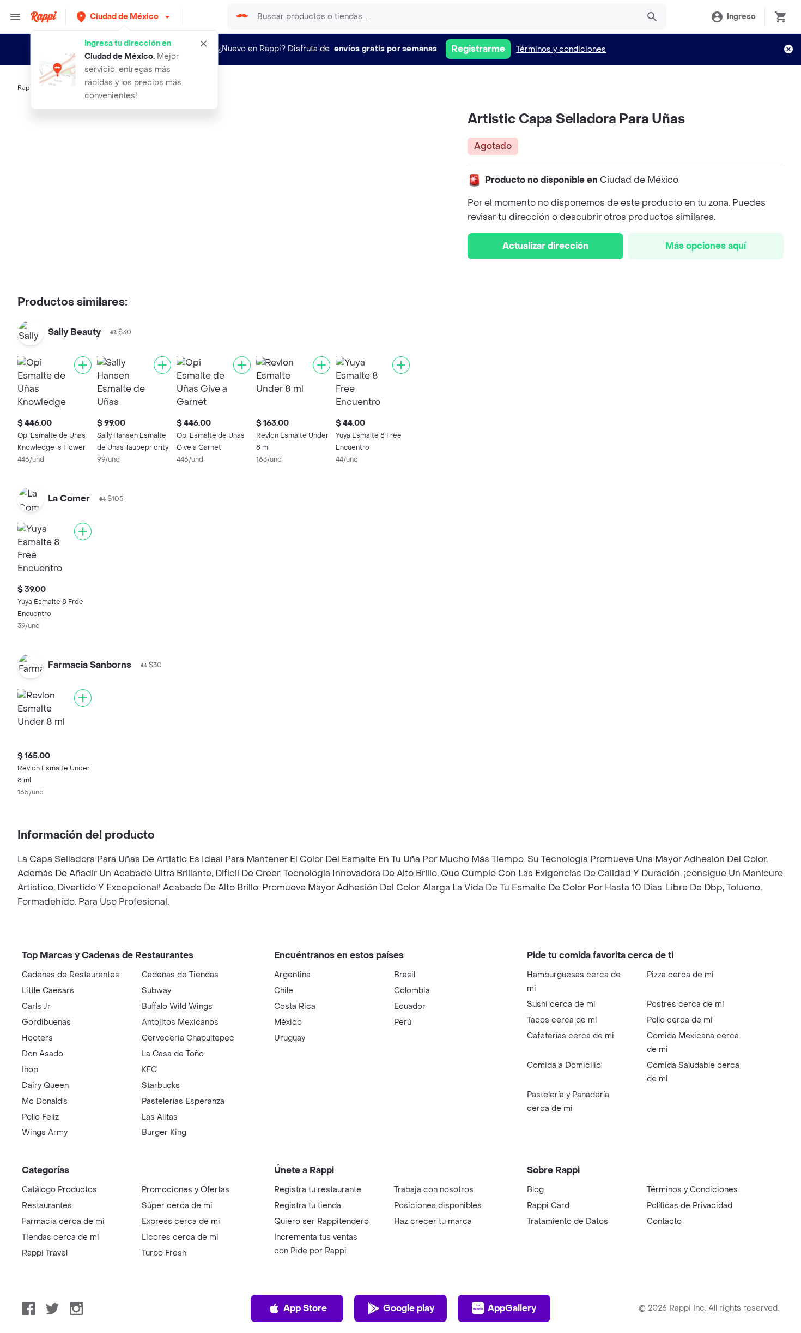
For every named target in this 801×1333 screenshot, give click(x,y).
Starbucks (161, 1085)
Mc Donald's (45, 1101)
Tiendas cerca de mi (60, 1237)
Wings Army (45, 1132)
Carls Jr (36, 1006)
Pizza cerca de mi (680, 975)
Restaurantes (47, 1205)
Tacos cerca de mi (562, 1020)
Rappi (26, 87)
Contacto (664, 1221)
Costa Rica (294, 1006)
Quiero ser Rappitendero (321, 1221)
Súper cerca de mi (177, 1205)
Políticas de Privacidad (689, 1205)
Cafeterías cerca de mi (570, 1036)
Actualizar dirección (545, 246)
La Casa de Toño (173, 1054)
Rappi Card (548, 1205)
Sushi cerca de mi (561, 1004)
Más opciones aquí (705, 246)
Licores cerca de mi (180, 1237)
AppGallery (512, 1308)
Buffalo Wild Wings (177, 1006)
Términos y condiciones (561, 49)
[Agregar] (83, 365)
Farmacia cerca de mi (63, 1221)
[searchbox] (445, 17)
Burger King (164, 1132)
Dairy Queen (45, 1085)
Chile (283, 990)
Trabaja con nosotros (434, 1190)
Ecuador (410, 1006)
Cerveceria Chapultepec (188, 1038)
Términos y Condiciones (692, 1190)
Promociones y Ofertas (185, 1190)
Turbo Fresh (164, 1253)
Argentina (292, 975)
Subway (156, 990)
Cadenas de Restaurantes (70, 975)
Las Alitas (160, 1117)
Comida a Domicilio (564, 1065)
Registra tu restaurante (317, 1190)
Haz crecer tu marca (433, 1221)
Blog (535, 1190)
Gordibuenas (46, 1022)
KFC (149, 1070)
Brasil (404, 975)
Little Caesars (48, 990)
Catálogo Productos (59, 1190)
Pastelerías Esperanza (183, 1101)
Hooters (37, 1038)
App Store (305, 1308)
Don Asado (42, 1054)
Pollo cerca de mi (680, 1020)
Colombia (412, 990)
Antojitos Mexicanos (180, 1022)
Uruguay (289, 1038)
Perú (402, 1022)
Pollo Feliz (40, 1117)
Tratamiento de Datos (567, 1221)
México (288, 1022)
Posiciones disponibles (438, 1205)
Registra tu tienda (307, 1205)
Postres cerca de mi (685, 1004)
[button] (124, 16)
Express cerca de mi (181, 1221)
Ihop (30, 1070)
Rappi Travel (45, 1253)
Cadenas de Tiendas (180, 975)
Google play (408, 1308)
